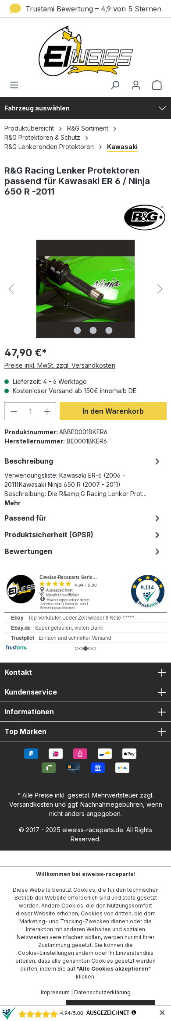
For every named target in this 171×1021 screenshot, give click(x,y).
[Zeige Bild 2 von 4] (77, 330)
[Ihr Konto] (135, 85)
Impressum (55, 992)
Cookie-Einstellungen (46, 953)
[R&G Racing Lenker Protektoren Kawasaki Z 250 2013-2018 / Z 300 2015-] (85, 289)
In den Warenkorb (113, 411)
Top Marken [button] (25, 731)
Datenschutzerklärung (102, 992)
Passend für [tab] (25, 518)
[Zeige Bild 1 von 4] (61, 330)
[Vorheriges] (11, 289)
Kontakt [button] (18, 672)
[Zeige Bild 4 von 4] (109, 330)
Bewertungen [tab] (28, 551)
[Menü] (17, 85)
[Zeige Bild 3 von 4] (93, 330)
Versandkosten (31, 804)
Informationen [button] (29, 711)
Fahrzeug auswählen (37, 108)
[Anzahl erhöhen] (47, 411)
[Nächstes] (160, 289)
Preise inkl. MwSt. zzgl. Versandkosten (59, 365)
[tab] (83, 481)
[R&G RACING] (85, 217)
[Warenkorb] (154, 85)
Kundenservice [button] (30, 692)
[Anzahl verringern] (13, 411)
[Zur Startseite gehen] (85, 51)
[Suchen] (114, 85)
